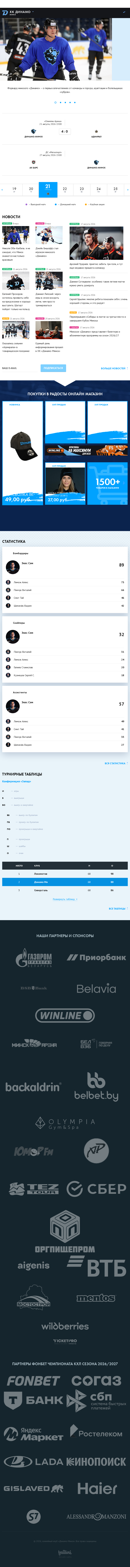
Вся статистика (115, 763)
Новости (11, 216)
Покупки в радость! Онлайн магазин (65, 393)
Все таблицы (117, 908)
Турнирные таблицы (22, 774)
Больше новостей (113, 368)
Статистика (13, 541)
